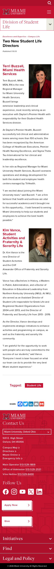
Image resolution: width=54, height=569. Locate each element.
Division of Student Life (21, 24)
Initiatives (13, 538)
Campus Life (34, 36)
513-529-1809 (27, 464)
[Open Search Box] (49, 3)
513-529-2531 (33, 469)
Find (7, 548)
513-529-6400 (26, 474)
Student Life (34, 385)
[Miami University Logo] (14, 12)
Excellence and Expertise (14, 36)
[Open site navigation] (49, 12)
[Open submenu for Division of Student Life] (50, 24)
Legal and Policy (19, 558)
